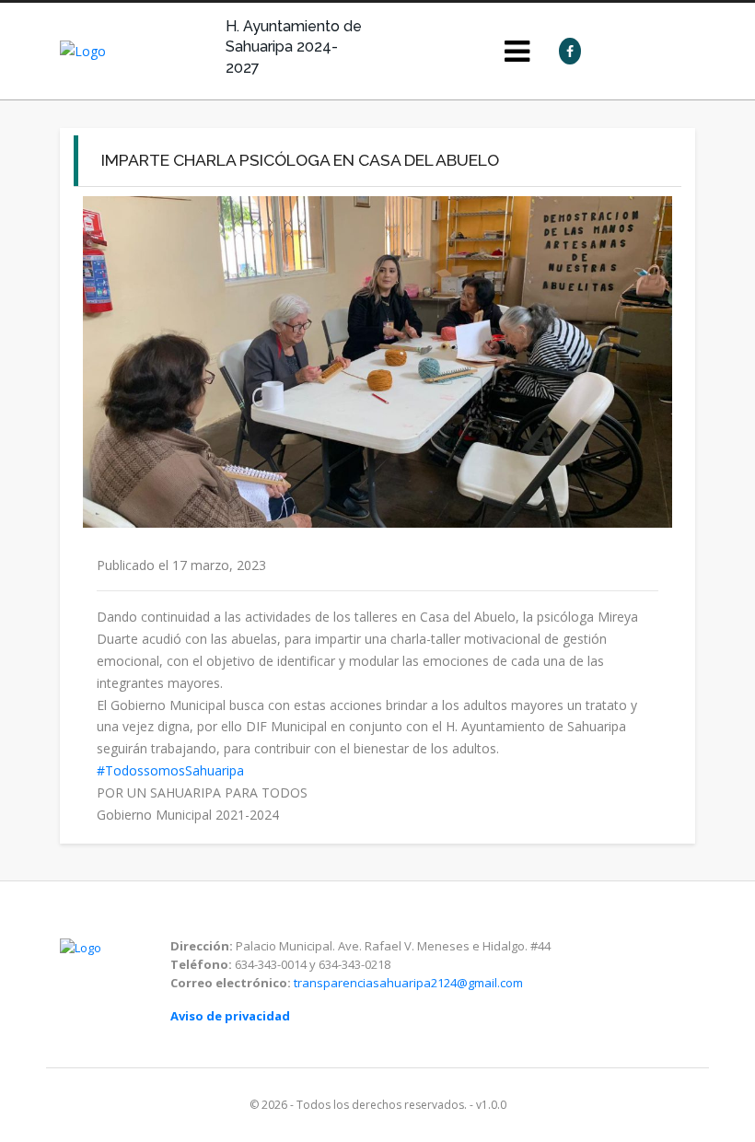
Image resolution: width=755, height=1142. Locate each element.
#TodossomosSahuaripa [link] (170, 770)
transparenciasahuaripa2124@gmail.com (408, 982)
